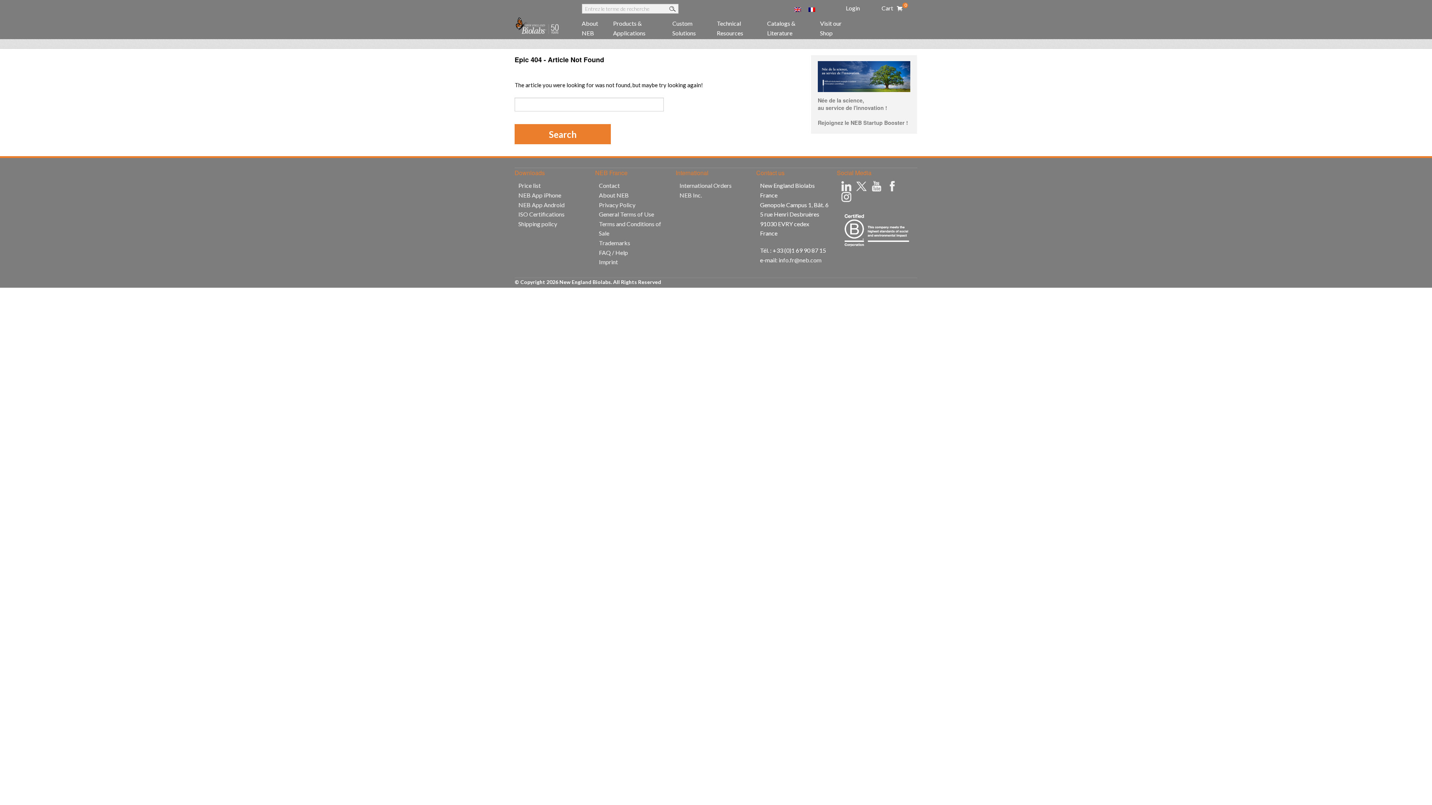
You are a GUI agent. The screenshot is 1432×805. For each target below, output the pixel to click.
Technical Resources (730, 28)
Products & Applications (629, 28)
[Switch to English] (798, 9)
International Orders (705, 185)
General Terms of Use (626, 214)
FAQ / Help (613, 252)
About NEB (590, 28)
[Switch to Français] (812, 9)
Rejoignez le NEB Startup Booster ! (863, 122)
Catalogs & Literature (781, 28)
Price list (529, 185)
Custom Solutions (684, 28)
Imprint (608, 261)
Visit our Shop (831, 28)
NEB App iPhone (539, 195)
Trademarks (614, 242)
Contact (609, 185)
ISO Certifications (541, 214)
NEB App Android (541, 204)
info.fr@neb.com (800, 259)
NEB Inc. (690, 195)
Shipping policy (537, 223)
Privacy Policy (617, 204)
